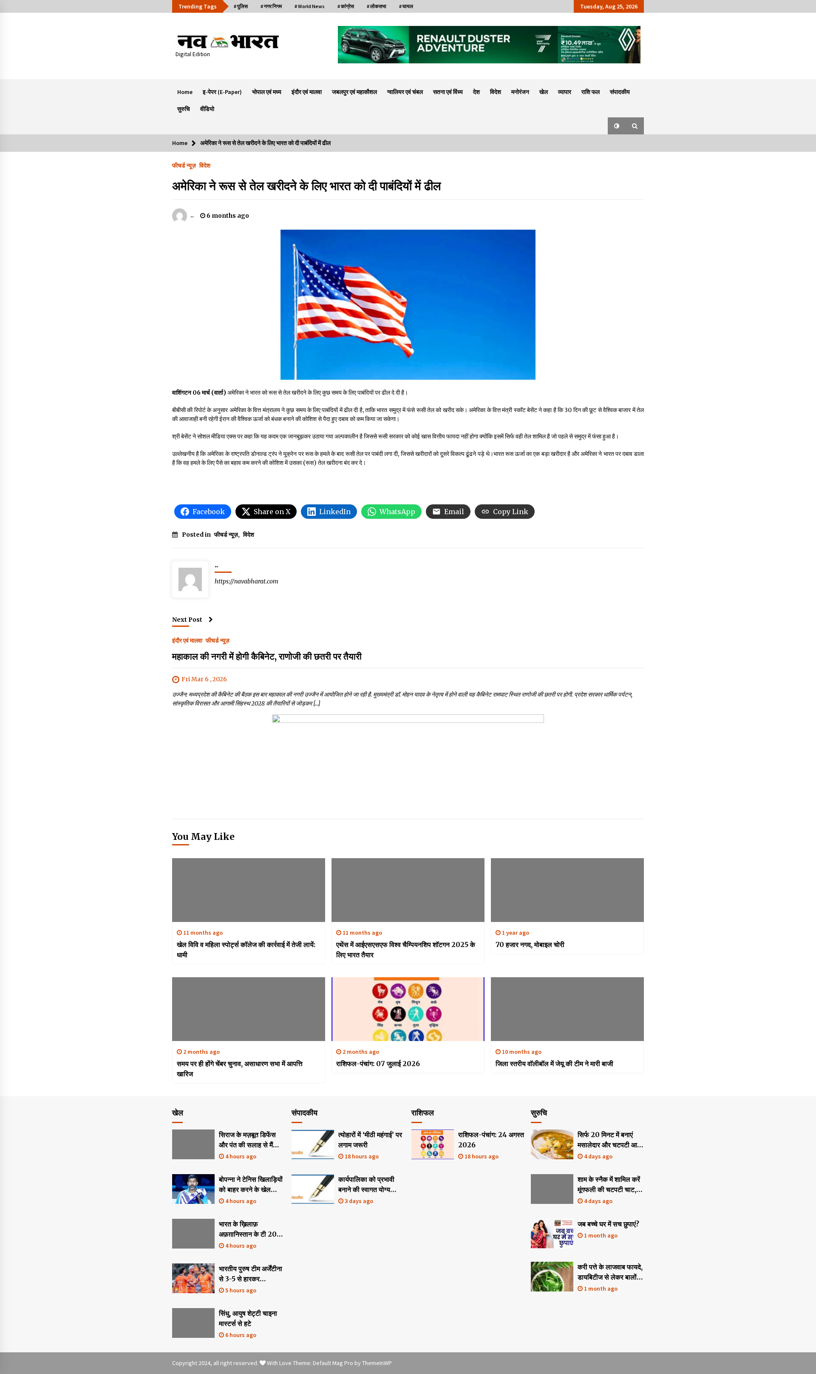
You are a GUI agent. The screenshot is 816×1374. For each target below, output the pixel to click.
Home (185, 92)
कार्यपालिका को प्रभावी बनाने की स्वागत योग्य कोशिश (366, 1185)
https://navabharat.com (246, 581)
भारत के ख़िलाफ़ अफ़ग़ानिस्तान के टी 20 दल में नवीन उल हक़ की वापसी (248, 1229)
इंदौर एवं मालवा (307, 92)
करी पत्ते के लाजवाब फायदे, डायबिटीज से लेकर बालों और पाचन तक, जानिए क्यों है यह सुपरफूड (610, 1272)
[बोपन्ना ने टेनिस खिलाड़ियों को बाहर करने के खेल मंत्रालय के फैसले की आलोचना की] (193, 1189)
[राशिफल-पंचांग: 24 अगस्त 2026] (432, 1144)
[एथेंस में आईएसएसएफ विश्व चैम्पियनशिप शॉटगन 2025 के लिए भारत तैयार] (408, 890)
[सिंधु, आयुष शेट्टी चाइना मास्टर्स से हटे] (193, 1323)
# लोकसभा (376, 6)
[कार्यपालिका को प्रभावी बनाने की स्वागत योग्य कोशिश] (313, 1189)
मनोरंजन (520, 92)
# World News (310, 6)
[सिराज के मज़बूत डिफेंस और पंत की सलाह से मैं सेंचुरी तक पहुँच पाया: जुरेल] (193, 1144)
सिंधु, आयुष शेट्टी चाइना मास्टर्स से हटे (248, 1318)
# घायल (406, 6)
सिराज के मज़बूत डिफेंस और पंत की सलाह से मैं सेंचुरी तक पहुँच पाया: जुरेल (251, 1140)
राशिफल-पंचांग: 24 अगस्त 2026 (491, 1139)
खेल (543, 92)
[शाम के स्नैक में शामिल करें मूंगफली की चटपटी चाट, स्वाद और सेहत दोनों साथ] (552, 1189)
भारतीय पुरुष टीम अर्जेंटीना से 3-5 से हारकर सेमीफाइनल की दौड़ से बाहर (250, 1274)
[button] (617, 125)
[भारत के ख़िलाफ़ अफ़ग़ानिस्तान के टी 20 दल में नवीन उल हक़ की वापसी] (193, 1234)
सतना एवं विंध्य (448, 92)
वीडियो (207, 109)
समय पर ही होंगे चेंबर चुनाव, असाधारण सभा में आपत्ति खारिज (240, 1068)
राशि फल (590, 92)
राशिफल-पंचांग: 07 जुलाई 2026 (378, 1063)
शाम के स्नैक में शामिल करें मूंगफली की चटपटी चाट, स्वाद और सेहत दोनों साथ (609, 1185)
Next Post (187, 619)
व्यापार (564, 92)
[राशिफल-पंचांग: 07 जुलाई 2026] (408, 1009)
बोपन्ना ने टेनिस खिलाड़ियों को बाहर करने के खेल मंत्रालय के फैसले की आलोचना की (251, 1185)
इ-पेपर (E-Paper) (222, 92)
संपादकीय (620, 92)
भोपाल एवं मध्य (266, 92)
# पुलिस (241, 6)
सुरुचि (183, 109)
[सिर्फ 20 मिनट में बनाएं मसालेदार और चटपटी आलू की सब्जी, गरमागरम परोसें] (552, 1144)
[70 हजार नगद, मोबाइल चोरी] (567, 890)
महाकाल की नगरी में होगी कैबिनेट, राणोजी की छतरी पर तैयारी (267, 656)
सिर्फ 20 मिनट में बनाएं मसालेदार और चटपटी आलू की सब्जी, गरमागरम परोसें (610, 1140)
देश (476, 92)
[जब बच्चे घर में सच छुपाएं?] (552, 1234)
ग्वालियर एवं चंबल (405, 92)
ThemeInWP (377, 1363)
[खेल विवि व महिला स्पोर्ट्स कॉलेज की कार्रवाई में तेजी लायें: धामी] (248, 890)
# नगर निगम (271, 6)
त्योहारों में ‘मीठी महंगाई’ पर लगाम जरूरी (370, 1139)
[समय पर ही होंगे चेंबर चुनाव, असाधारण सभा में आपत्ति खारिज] (248, 1009)
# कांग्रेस (345, 6)
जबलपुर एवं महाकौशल (354, 92)
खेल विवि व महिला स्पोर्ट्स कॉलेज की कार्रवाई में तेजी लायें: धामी (246, 949)
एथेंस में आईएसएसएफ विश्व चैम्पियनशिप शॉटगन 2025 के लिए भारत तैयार (405, 949)
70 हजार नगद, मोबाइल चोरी (530, 944)
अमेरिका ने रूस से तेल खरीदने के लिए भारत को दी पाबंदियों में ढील (306, 185)
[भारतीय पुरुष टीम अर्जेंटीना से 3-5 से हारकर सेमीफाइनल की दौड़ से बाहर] (193, 1278)
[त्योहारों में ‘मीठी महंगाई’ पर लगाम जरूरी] (313, 1144)
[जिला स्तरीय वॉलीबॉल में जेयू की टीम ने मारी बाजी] (567, 1009)
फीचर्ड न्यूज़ (184, 165)
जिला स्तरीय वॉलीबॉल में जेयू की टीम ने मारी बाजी (554, 1063)
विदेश (495, 92)
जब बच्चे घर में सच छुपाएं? (608, 1224)
